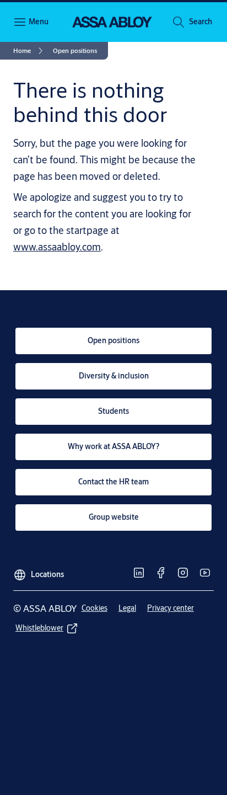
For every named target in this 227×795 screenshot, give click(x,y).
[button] (200, 22)
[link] (29, 50)
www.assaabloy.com (57, 246)
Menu (38, 21)
